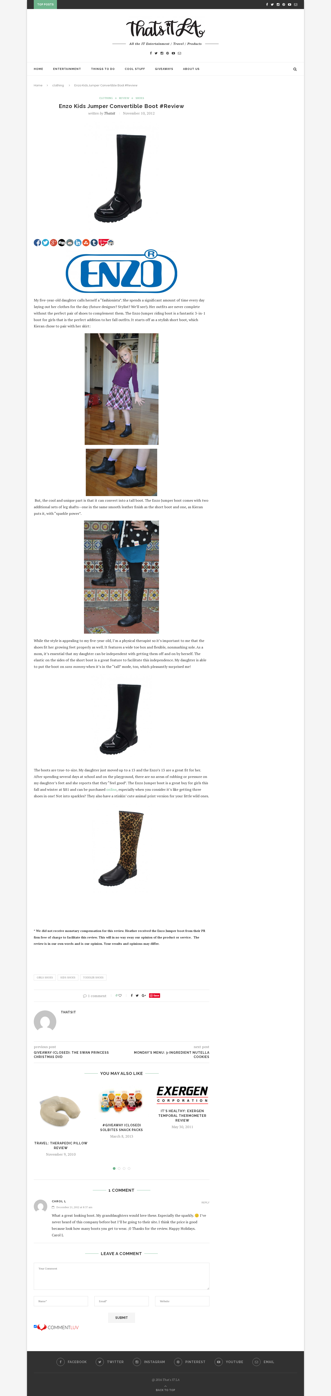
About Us (191, 69)
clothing (58, 85)
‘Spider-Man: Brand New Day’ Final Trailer (94, 5)
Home (38, 69)
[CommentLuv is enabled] (58, 1326)
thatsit (109, 113)
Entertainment (67, 69)
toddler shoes (93, 977)
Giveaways (164, 69)
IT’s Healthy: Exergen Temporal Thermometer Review (182, 1115)
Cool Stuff (135, 69)
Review (124, 98)
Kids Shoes (68, 977)
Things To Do (103, 69)
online (111, 789)
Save (156, 995)
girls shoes (45, 977)
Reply (205, 1202)
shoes (140, 98)
